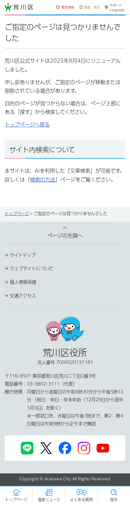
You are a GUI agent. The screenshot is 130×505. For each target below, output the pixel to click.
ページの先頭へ (65, 235)
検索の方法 (42, 179)
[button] (65, 7)
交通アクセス (23, 295)
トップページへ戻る (27, 124)
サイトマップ (23, 255)
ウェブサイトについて (31, 268)
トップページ (17, 214)
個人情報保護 (23, 282)
